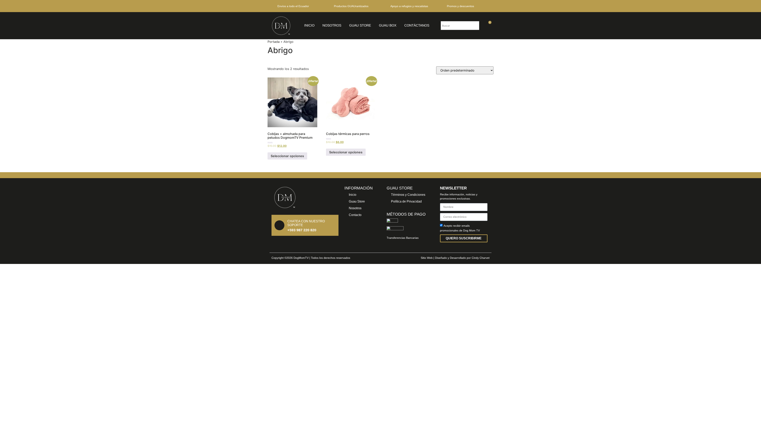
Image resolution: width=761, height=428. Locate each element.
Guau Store (360, 25)
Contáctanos (416, 25)
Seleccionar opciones (287, 156)
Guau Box (387, 25)
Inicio (309, 25)
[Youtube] (304, 244)
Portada (274, 42)
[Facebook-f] (275, 244)
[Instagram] (290, 244)
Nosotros (331, 25)
